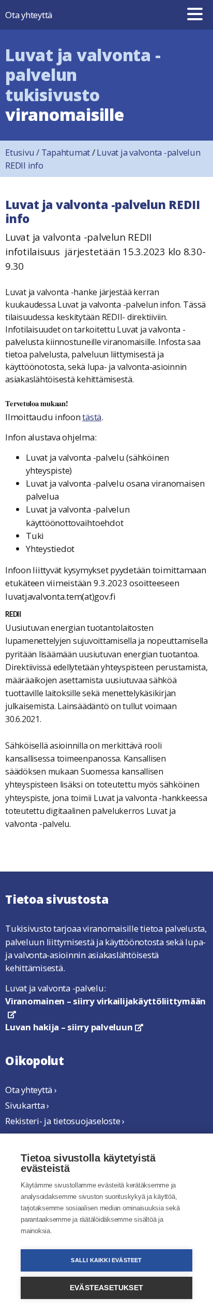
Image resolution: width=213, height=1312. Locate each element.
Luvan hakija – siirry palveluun (74, 1027)
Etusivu (23, 152)
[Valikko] (195, 15)
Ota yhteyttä (28, 15)
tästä (91, 417)
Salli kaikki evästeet (106, 1260)
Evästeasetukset (106, 1288)
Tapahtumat (65, 152)
